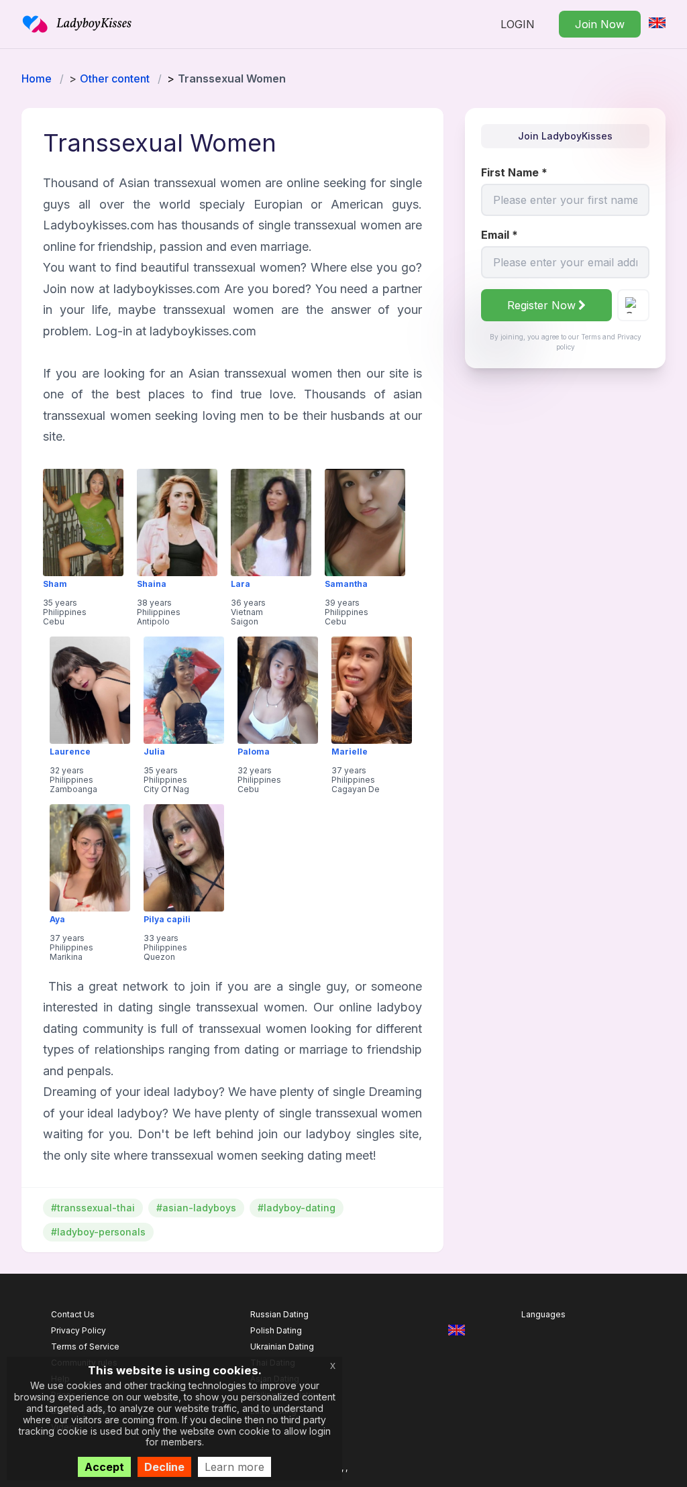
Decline (164, 1467)
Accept (104, 1467)
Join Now (600, 24)
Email (499, 234)
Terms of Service (85, 1346)
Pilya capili (167, 919)
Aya (57, 919)
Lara (240, 584)
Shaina (151, 584)
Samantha (346, 584)
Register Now (541, 305)
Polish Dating (276, 1330)
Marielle (349, 752)
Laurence (70, 752)
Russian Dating (279, 1314)
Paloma (253, 752)
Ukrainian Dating (282, 1346)
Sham (55, 584)
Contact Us (73, 1314)
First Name (514, 172)
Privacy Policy (78, 1330)
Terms (590, 337)
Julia (154, 752)
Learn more (234, 1467)
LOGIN (517, 24)
